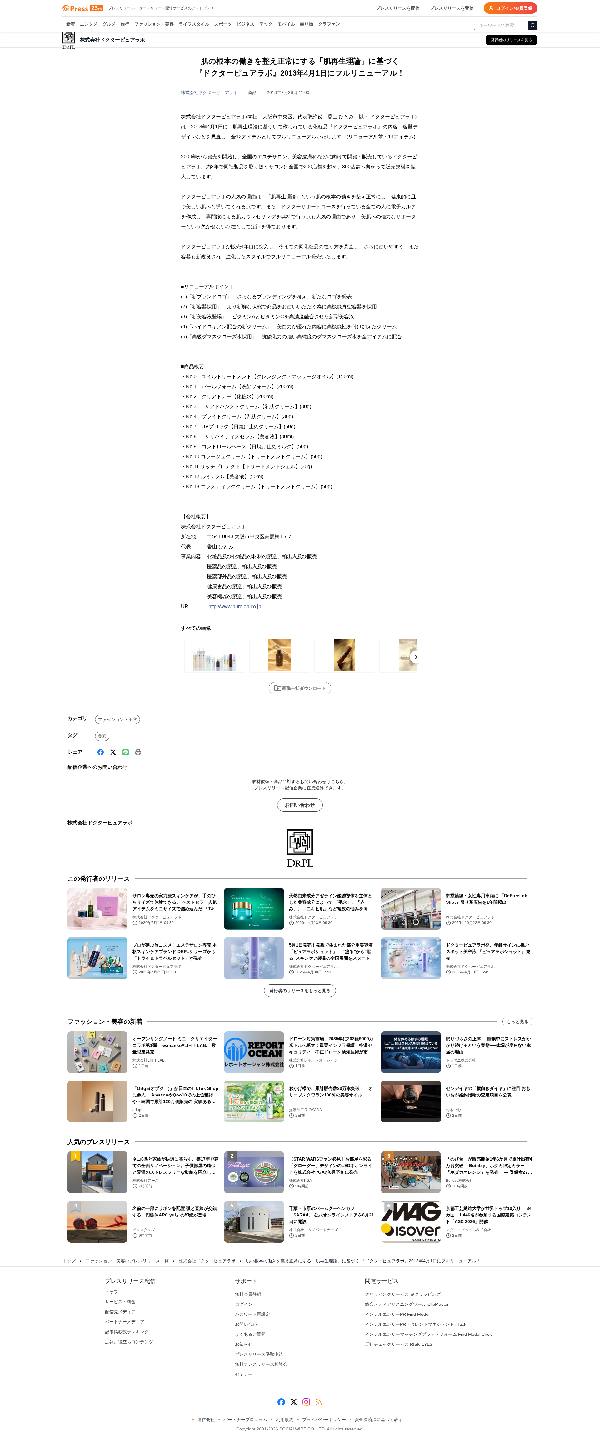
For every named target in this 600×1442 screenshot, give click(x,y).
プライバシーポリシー (324, 1419)
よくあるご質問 (250, 1334)
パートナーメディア (124, 1321)
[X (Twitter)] (113, 752)
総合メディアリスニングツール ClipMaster (407, 1304)
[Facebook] (101, 752)
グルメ (109, 24)
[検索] (533, 25)
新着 (70, 24)
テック (265, 24)
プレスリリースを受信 (452, 8)
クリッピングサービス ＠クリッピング (403, 1294)
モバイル (286, 24)
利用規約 (284, 1419)
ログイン (243, 1304)
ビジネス (245, 24)
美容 (102, 736)
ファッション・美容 (154, 24)
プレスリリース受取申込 (259, 1354)
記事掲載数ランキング (127, 1331)
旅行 (125, 24)
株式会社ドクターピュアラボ (209, 92)
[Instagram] (306, 1402)
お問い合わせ (300, 805)
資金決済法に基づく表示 (379, 1419)
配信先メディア (120, 1311)
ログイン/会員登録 (514, 8)
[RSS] (318, 1402)
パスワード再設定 (252, 1314)
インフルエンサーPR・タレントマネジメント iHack (415, 1324)
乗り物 (306, 24)
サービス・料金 (120, 1301)
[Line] (125, 752)
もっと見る (517, 1021)
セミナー (243, 1374)
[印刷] (138, 752)
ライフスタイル (194, 24)
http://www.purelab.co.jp (234, 606)
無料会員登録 (248, 1294)
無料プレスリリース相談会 (261, 1364)
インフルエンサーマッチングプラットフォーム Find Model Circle (429, 1334)
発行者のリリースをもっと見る (300, 990)
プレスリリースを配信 (398, 8)
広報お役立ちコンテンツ (129, 1341)
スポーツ (223, 24)
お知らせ (243, 1344)
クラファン (329, 24)
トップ (69, 1260)
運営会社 (206, 1419)
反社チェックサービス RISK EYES (398, 1344)
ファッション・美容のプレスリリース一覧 (127, 1260)
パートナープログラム (245, 1419)
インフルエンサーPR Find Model (397, 1314)
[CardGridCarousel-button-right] (416, 657)
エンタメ (89, 24)
